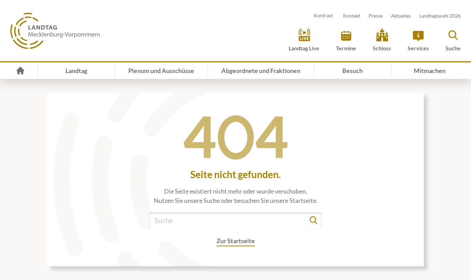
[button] (453, 39)
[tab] (20, 70)
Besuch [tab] (352, 70)
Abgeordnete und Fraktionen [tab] (260, 70)
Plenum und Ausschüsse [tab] (161, 70)
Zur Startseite (236, 241)
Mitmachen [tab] (429, 70)
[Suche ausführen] (313, 220)
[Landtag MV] (55, 31)
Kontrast (323, 15)
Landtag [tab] (76, 70)
